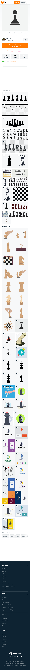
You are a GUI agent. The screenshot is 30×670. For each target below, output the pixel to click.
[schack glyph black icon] (9, 172)
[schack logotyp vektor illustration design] (21, 500)
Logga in (23, 2)
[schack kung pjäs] (21, 200)
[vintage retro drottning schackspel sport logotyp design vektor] (6, 263)
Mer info (5, 65)
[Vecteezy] (2, 2)
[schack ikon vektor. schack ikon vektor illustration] (9, 134)
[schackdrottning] (7, 221)
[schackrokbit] (7, 187)
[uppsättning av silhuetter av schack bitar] (10, 249)
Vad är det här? (12, 61)
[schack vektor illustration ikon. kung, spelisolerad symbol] (8, 473)
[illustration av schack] (8, 277)
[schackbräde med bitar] (23, 248)
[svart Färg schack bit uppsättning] (11, 257)
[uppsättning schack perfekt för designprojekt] (7, 146)
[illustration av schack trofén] (8, 408)
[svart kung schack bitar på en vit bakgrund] (22, 233)
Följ (25, 40)
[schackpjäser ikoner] (15, 209)
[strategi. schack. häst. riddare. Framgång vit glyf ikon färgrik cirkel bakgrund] (8, 513)
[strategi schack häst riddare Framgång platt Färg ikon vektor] (8, 591)
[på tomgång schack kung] (8, 500)
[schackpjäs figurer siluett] (5, 209)
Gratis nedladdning (15, 45)
